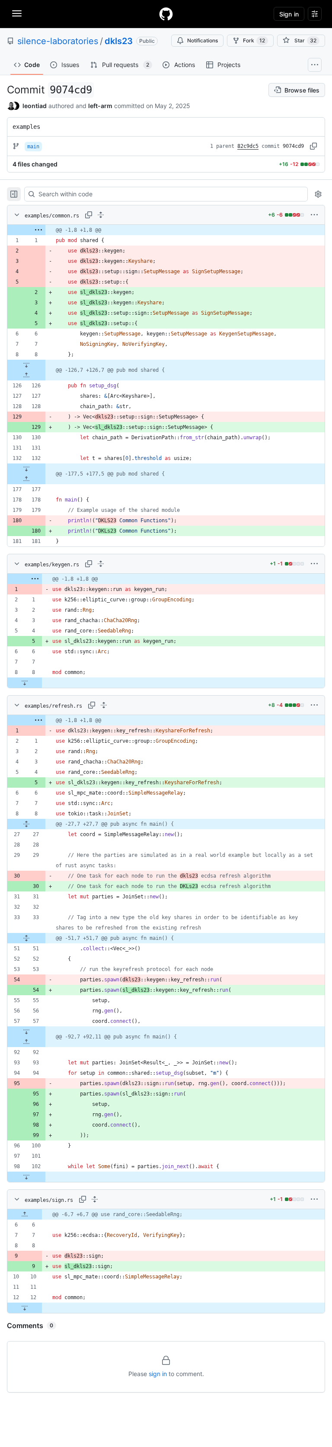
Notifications (202, 40)
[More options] (314, 215)
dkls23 (119, 41)
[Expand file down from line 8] (26, 365)
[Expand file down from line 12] (24, 1308)
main (33, 147)
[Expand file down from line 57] (26, 1031)
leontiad (34, 105)
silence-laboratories (57, 41)
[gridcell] (166, 230)
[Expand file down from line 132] (26, 468)
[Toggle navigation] (16, 13)
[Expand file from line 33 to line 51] (26, 938)
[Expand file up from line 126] (26, 375)
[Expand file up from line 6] (24, 1214)
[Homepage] (166, 14)
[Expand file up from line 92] (26, 1042)
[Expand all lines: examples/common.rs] (101, 215)
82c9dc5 (248, 146)
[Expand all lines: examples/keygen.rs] (101, 564)
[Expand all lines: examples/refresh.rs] (104, 705)
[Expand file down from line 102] (26, 1177)
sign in (158, 1373)
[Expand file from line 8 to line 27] (26, 824)
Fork (254, 40)
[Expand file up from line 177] (26, 479)
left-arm (100, 105)
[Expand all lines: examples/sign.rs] (95, 1199)
